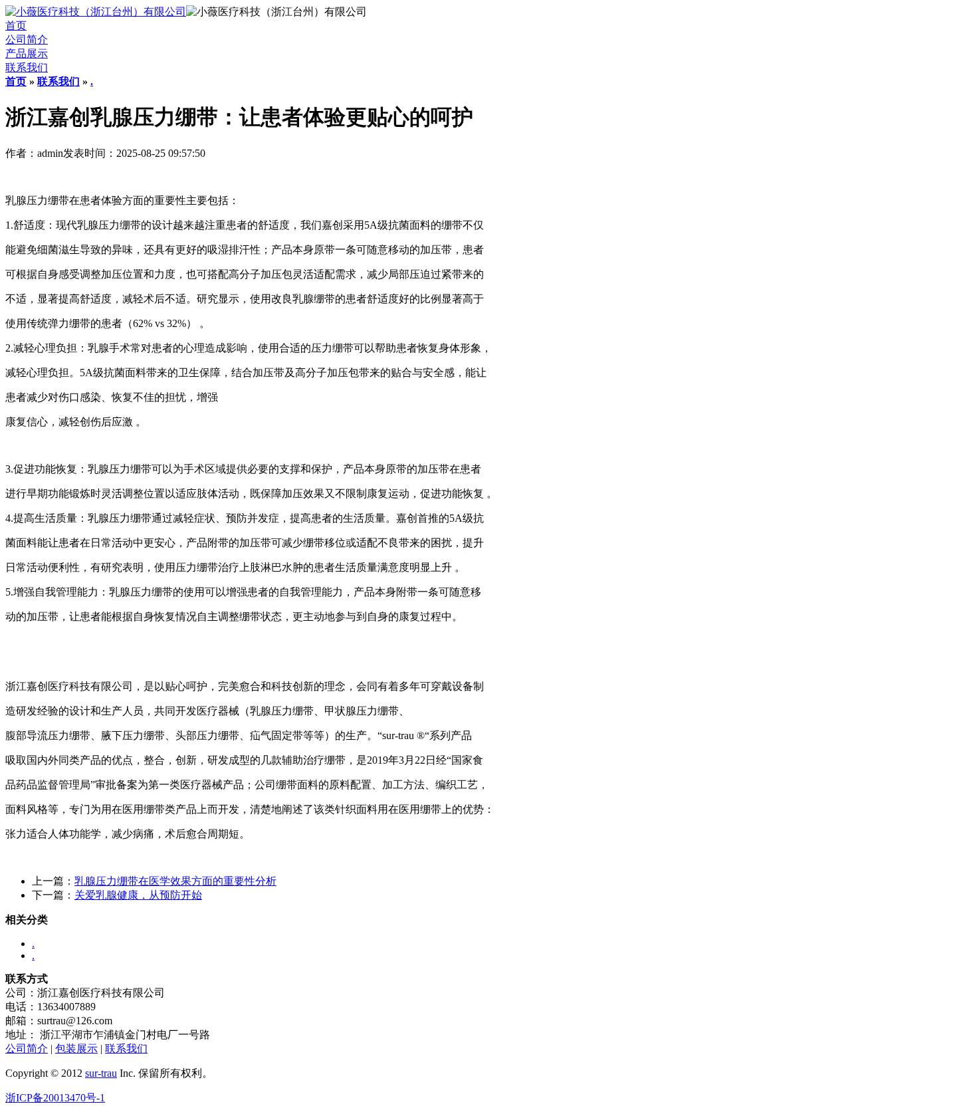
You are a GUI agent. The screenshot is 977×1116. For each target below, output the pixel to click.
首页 (16, 25)
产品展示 (26, 53)
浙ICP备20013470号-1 (55, 1097)
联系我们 (26, 67)
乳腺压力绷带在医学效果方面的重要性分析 (175, 881)
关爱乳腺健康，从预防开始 (138, 895)
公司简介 (26, 39)
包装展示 (76, 1048)
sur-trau (101, 1073)
